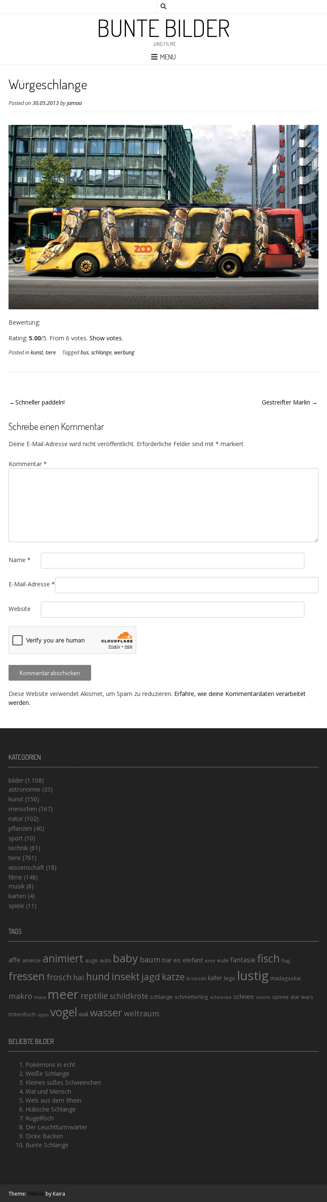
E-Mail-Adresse (32, 584)
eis (177, 960)
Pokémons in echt (50, 1065)
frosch (59, 977)
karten (17, 896)
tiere (51, 352)
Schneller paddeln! (40, 402)
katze (173, 977)
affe (14, 959)
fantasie (242, 960)
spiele (16, 906)
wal (83, 1014)
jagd (150, 976)
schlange (101, 352)
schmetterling (191, 997)
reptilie (94, 995)
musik (17, 886)
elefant (193, 960)
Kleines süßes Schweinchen (63, 1082)
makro (20, 995)
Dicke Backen (44, 1136)
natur (16, 819)
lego (229, 978)
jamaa (74, 103)
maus (40, 997)
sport (16, 838)
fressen (27, 976)
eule (223, 960)
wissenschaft (26, 867)
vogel (63, 1012)
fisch (268, 958)
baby (125, 958)
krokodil (196, 978)
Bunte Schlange (47, 1145)
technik (18, 848)
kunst (37, 352)
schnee (243, 996)
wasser (106, 1012)
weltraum (141, 1013)
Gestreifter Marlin (286, 402)
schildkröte (129, 996)
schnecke (221, 997)
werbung (124, 352)
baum (150, 959)
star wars (301, 997)
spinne (280, 997)
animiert (63, 958)
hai (78, 977)
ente (210, 960)
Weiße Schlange (47, 1073)
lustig (253, 975)
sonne (263, 997)
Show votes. (106, 338)
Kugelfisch (40, 1118)
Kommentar (28, 464)
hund (98, 976)
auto (105, 960)
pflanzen (20, 828)
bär (167, 960)
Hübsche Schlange (51, 1109)
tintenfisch (22, 1014)
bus (84, 352)
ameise (31, 960)
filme (15, 877)
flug (285, 960)
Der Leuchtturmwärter (56, 1127)
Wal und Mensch (48, 1091)
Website (20, 609)
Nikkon (36, 1193)
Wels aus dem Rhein (53, 1100)
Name (20, 560)
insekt (126, 976)
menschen (23, 809)
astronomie (24, 789)
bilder (16, 780)
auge (91, 960)
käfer (215, 977)
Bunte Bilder (163, 28)
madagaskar (285, 978)
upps (43, 1014)
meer (63, 994)
